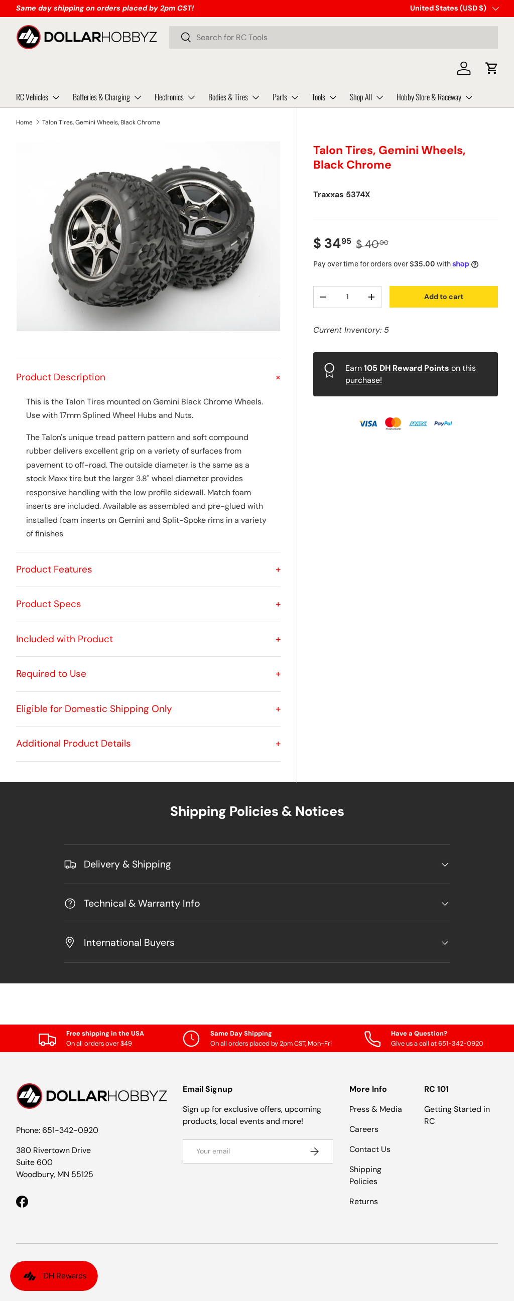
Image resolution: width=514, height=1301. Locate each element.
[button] (492, 68)
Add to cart (443, 296)
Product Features (148, 569)
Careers (363, 1129)
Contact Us (370, 1149)
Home (24, 122)
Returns (363, 1201)
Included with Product (148, 639)
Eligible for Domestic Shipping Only (148, 708)
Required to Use (148, 673)
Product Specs (148, 604)
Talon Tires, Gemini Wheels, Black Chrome (101, 122)
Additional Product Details (148, 743)
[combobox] (333, 37)
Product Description (148, 377)
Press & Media (375, 1109)
